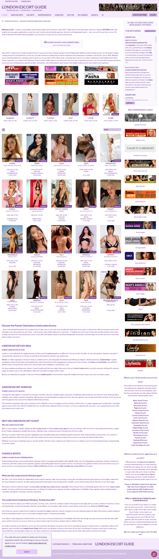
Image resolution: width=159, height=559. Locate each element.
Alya (61, 300)
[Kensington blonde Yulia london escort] (61, 148)
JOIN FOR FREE (140, 15)
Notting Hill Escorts (140, 440)
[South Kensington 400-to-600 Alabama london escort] (10, 104)
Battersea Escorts (140, 403)
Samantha (111, 163)
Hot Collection (86, 211)
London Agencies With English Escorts (140, 489)
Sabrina (37, 300)
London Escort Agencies (16, 391)
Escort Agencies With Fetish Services (140, 492)
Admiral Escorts (110, 257)
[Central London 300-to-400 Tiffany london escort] (110, 239)
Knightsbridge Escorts (140, 428)
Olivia (37, 255)
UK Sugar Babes (37, 257)
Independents (44, 15)
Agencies (59, 15)
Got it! (26, 552)
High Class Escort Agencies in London (140, 487)
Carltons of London (61, 165)
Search (94, 15)
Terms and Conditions (82, 544)
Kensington (103, 362)
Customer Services (60, 544)
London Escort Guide (24, 7)
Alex (71, 118)
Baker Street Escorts (140, 400)
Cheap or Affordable (132, 484)
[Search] (102, 15)
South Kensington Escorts (140, 445)
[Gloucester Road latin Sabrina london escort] (36, 285)
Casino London (86, 257)
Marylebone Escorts (140, 435)
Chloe (90, 118)
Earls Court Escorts (140, 418)
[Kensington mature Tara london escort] (86, 285)
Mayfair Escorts (140, 438)
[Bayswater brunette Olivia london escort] (36, 239)
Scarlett (30, 118)
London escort (41, 429)
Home (4, 15)
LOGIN (153, 15)
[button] (112, 129)
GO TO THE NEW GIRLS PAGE (61, 45)
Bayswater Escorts (140, 405)
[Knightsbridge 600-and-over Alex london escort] (70, 104)
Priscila (86, 255)
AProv (140, 309)
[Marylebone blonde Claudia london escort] (50, 104)
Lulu (12, 300)
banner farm (26, 1)
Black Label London (86, 165)
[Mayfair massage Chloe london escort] (90, 104)
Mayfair (4, 360)
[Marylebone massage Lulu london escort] (12, 285)
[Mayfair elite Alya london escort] (61, 285)
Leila (86, 163)
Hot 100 (70, 15)
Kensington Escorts (140, 425)
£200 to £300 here (40, 466)
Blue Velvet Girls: (132, 67)
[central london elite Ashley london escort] (110, 193)
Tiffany (110, 255)
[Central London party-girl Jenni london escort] (36, 148)
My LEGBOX (83, 15)
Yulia (61, 163)
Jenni (36, 163)
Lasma (12, 163)
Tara (86, 300)
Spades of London (37, 302)
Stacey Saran (61, 209)
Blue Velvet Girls (61, 302)
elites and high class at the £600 (71, 466)
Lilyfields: (129, 98)
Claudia (50, 118)
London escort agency (61, 429)
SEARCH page (103, 506)
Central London (78, 368)
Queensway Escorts (140, 443)
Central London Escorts (140, 410)
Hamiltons (12, 257)
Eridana (149, 48)
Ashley (110, 209)
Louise (111, 118)
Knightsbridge (105, 360)
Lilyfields (140, 371)
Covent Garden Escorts (140, 415)
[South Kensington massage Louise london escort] (111, 104)
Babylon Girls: (131, 40)
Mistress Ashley (37, 209)
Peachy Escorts (12, 211)
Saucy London (111, 165)
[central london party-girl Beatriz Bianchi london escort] (110, 285)
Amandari (131, 45)
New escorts (17, 15)
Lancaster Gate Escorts (140, 430)
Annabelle (12, 255)
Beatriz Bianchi (110, 300)
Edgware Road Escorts (140, 420)
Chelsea (93, 362)
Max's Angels (61, 257)
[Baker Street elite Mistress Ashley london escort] (36, 193)
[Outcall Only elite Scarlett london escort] (30, 104)
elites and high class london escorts (48, 487)
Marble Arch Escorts (140, 433)
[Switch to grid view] (3, 129)
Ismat (86, 209)
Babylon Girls (37, 165)
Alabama (10, 118)
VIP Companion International (140, 324)
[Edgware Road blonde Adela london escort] (12, 193)
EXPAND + (130, 103)
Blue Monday (86, 302)
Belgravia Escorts (140, 408)
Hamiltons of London (140, 155)
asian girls (64, 487)
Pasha (61, 211)
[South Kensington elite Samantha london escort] (110, 148)
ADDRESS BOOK (150, 31)
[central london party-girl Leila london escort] (86, 148)
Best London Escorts (12, 165)
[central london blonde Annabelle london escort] (12, 239)
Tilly (61, 255)
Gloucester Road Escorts (140, 423)
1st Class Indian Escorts (140, 340)
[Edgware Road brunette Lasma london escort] (12, 148)
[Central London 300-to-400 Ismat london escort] (86, 193)
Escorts (30, 15)
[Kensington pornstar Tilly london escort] (61, 239)
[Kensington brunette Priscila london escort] (86, 239)
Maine (150, 80)
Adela (12, 209)
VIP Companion (111, 211)
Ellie (150, 53)
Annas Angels (37, 211)
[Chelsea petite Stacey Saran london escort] (61, 193)
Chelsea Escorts (140, 413)
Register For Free (11, 1)
